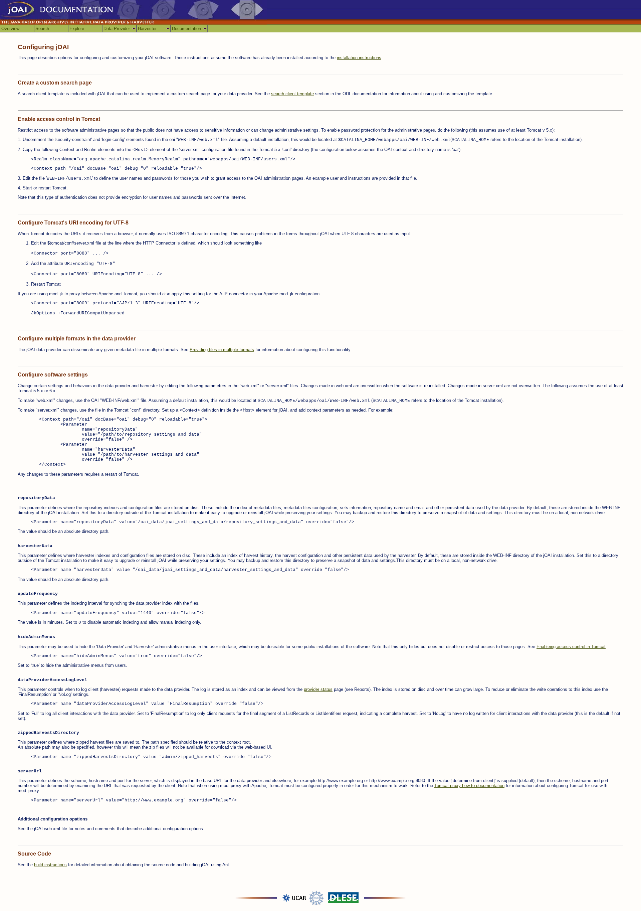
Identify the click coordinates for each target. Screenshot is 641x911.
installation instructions (359, 57)
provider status (318, 689)
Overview (10, 28)
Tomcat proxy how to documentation (469, 785)
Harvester (147, 28)
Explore (76, 28)
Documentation (186, 28)
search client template (292, 93)
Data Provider (116, 28)
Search (42, 28)
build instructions (50, 864)
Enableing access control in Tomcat (571, 646)
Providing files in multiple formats (222, 349)
